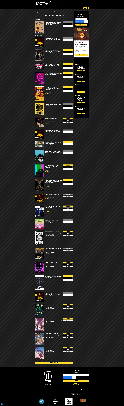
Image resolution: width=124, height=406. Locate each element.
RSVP (68, 24)
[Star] (88, 8)
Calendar (44, 7)
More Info (68, 26)
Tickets (81, 70)
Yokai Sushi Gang (55, 7)
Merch (49, 7)
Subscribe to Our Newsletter (66, 7)
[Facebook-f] (83, 8)
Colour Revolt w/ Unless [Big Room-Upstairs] (81, 67)
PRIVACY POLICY (76, 391)
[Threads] (86, 8)
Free (81, 81)
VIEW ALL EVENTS (54, 362)
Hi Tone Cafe (47, 27)
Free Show (68, 22)
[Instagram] (85, 8)
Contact (37, 7)
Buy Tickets (68, 64)
